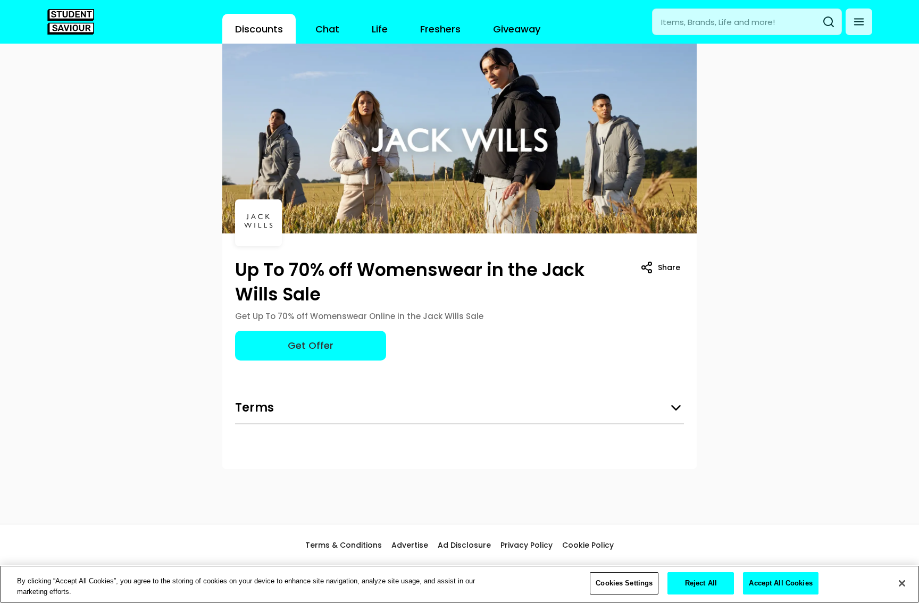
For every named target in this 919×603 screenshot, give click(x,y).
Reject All (701, 583)
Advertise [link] (409, 545)
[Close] (902, 583)
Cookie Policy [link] (588, 545)
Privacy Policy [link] (526, 545)
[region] (459, 584)
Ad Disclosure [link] (464, 545)
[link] (71, 22)
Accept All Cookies (780, 583)
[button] (859, 22)
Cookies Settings (624, 583)
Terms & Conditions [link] (343, 545)
